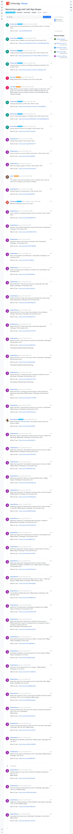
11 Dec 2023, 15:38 (27, 504)
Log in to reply (47, 17)
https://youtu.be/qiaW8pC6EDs (27, 686)
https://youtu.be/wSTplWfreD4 (27, 345)
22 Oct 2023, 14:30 (31, 126)
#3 (51, 50)
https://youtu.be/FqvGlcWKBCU (27, 744)
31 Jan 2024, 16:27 (27, 799)
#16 (51, 211)
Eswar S (12, 176)
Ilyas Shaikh (13, 77)
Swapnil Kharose (14, 138)
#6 (51, 86)
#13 (51, 176)
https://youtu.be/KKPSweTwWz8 (27, 792)
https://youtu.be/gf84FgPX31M (27, 217)
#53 (51, 751)
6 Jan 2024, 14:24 (27, 679)
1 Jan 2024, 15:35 (26, 650)
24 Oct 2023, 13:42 (27, 138)
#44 (51, 619)
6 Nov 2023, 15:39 (27, 267)
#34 (51, 476)
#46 (51, 650)
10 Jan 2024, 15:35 (27, 693)
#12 (51, 163)
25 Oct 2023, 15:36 (27, 151)
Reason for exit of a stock (63, 43)
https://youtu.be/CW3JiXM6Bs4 (27, 246)
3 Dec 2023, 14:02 (27, 461)
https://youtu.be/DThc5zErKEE (27, 131)
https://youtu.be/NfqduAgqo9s (27, 700)
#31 (51, 433)
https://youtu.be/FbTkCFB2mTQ (27, 525)
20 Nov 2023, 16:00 (27, 389)
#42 (51, 590)
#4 (51, 63)
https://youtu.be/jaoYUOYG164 (27, 331)
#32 (51, 447)
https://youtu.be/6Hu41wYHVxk (27, 379)
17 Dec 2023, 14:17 (27, 560)
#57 (51, 814)
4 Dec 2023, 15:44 (27, 476)
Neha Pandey (13, 201)
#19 (51, 253)
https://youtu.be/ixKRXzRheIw (27, 194)
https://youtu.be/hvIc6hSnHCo (27, 716)
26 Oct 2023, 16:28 (27, 176)
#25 (51, 338)
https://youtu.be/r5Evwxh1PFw (27, 553)
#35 (51, 490)
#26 (51, 355)
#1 (51, 24)
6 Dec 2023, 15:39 (27, 490)
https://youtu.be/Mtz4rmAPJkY (27, 629)
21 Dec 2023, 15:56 (27, 605)
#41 (51, 576)
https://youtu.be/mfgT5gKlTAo (27, 440)
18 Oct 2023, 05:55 (29, 86)
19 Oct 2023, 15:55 (31, 113)
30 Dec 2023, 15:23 (27, 636)
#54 (51, 769)
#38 (51, 532)
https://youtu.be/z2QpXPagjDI (27, 362)
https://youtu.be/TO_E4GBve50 (27, 671)
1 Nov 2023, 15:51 (26, 239)
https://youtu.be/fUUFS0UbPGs (27, 454)
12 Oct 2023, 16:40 (31, 24)
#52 (51, 737)
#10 (51, 138)
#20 (51, 267)
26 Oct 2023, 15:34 (27, 163)
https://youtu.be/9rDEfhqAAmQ (27, 569)
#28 (51, 389)
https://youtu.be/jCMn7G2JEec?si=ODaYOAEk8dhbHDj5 (34, 43)
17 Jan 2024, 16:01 (27, 737)
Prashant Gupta (13, 24)
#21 (51, 281)
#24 (51, 324)
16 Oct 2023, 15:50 (31, 50)
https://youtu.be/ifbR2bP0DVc (27, 274)
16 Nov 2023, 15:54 (27, 355)
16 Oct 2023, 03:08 (31, 38)
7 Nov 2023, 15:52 (27, 281)
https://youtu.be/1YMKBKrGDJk (27, 597)
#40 (51, 560)
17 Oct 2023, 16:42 (31, 63)
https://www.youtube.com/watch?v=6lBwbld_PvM (32, 70)
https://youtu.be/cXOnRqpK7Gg (27, 497)
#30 (51, 419)
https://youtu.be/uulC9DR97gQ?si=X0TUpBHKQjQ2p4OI (34, 119)
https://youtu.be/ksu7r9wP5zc (27, 288)
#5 (51, 77)
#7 (51, 101)
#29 (51, 405)
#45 (51, 636)
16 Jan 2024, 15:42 (27, 723)
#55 (51, 785)
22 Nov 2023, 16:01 (27, 405)
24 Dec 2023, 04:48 (27, 619)
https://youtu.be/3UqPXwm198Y (27, 611)
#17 (51, 225)
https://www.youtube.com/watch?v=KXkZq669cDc (32, 106)
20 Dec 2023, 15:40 (27, 590)
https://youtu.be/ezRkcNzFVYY (27, 143)
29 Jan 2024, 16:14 (27, 785)
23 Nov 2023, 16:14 (32, 419)
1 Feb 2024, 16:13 (26, 814)
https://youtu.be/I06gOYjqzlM (27, 657)
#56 (51, 799)
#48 (51, 679)
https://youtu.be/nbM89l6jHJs (27, 643)
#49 (51, 693)
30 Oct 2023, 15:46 (27, 211)
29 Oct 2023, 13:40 (27, 189)
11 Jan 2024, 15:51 (27, 707)
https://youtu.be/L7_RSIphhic (26, 260)
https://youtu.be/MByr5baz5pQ (27, 511)
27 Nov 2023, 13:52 (27, 433)
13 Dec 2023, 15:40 (27, 532)
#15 (51, 201)
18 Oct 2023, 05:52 (29, 77)
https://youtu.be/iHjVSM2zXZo (27, 806)
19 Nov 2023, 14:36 (27, 372)
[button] (2, 16)
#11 (51, 151)
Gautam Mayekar (14, 419)
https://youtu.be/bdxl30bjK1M (27, 426)
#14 (51, 189)
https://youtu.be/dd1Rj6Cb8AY (27, 758)
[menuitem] (40, 34)
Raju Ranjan (26, 421)
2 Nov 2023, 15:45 (27, 253)
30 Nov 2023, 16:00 (27, 447)
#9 (51, 126)
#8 (51, 113)
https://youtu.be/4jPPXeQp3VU (27, 302)
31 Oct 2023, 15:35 (27, 225)
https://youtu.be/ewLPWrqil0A (27, 778)
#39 (51, 546)
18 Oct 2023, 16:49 (31, 101)
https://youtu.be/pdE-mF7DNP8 (27, 398)
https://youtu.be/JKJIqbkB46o (27, 156)
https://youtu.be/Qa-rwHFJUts (27, 820)
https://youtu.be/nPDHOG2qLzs (27, 412)
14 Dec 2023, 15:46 (27, 546)
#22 (51, 295)
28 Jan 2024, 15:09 (27, 769)
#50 (51, 707)
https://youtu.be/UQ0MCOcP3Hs (28, 232)
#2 (51, 38)
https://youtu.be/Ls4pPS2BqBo (27, 583)
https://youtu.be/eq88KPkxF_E (27, 539)
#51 (51, 723)
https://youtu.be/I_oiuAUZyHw (27, 730)
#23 (51, 310)
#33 (51, 461)
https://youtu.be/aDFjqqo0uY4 (27, 316)
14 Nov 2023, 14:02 (27, 338)
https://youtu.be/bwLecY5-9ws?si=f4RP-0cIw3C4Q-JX (33, 55)
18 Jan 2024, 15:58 (27, 751)
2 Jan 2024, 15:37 (26, 665)
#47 (51, 665)
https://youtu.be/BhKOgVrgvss (27, 468)
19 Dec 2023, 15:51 (27, 576)
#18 (51, 239)
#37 (51, 518)
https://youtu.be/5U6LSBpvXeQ (27, 482)
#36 (51, 504)
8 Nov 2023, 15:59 (27, 295)
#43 (51, 605)
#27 (51, 372)
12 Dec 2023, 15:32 (27, 518)
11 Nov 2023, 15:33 (27, 324)
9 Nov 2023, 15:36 (27, 310)
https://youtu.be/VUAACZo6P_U (27, 168)
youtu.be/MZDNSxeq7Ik (25, 31)
